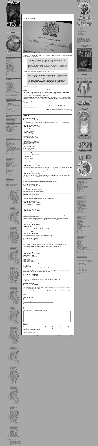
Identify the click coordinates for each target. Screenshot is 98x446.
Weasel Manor (9, 131)
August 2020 (13, 265)
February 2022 (13, 247)
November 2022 (13, 237)
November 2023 (13, 224)
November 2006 (13, 443)
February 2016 (13, 322)
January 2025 (13, 210)
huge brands (80, 40)
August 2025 (13, 202)
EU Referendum (9, 86)
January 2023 (13, 235)
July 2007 (12, 431)
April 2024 (12, 219)
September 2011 (13, 378)
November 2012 (13, 363)
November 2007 (13, 427)
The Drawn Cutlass (81, 206)
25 (80, 271)
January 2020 (13, 273)
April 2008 (12, 421)
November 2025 (13, 199)
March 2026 (12, 195)
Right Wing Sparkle (81, 239)
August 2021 (13, 253)
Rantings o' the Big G (82, 235)
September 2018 (13, 290)
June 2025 (12, 204)
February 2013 (13, 360)
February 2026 (13, 196)
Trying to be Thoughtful (11, 165)
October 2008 (13, 415)
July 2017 (12, 304)
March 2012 (12, 372)
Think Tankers (80, 250)
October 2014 (13, 339)
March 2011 (12, 384)
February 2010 (13, 398)
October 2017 (13, 301)
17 (79, 270)
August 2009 (13, 404)
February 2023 (13, 234)
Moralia (78, 223)
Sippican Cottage (10, 162)
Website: (25, 306)
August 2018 (13, 291)
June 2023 (12, 230)
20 (83, 270)
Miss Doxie (8, 155)
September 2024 (13, 214)
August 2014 (13, 341)
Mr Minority (79, 225)
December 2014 (13, 337)
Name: (25, 297)
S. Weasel (79, 241)
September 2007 (13, 429)
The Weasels (9, 130)
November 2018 (13, 288)
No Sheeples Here (10, 157)
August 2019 (13, 278)
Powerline (8, 72)
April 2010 (12, 396)
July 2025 (12, 203)
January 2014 (13, 349)
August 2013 (13, 354)
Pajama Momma (81, 230)
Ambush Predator (10, 135)
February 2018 (13, 297)
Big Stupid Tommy (10, 141)
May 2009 (12, 408)
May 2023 (12, 231)
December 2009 (13, 400)
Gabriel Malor (80, 211)
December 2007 (13, 425)
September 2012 (13, 365)
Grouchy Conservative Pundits (13, 149)
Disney (80, 36)
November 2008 (13, 414)
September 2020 (13, 264)
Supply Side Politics (82, 248)
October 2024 (13, 213)
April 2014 (12, 345)
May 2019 (12, 281)
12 (82, 269)
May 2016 (12, 319)
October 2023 (13, 225)
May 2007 (12, 433)
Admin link (8, 55)
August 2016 (13, 316)
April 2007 (12, 434)
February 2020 (13, 272)
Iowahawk (8, 64)
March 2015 (12, 334)
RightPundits (9, 73)
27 (83, 271)
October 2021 (13, 251)
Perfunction (79, 231)
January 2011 (13, 387)
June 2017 (12, 305)
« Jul (90, 274)
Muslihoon (79, 227)
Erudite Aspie (9, 146)
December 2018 (13, 287)
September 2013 (13, 353)
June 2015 (12, 331)
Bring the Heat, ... (81, 194)
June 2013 (12, 356)
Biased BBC (9, 83)
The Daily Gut (9, 62)
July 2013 (12, 355)
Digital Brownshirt (81, 204)
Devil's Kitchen (9, 85)
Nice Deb (79, 229)
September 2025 (13, 201)
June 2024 (12, 217)
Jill (7, 151)
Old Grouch (9, 159)
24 (79, 271)
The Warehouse (9, 181)
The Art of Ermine (10, 127)
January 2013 (13, 361)
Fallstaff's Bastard (81, 209)
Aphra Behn (9, 82)
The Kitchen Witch (10, 153)
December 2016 (13, 312)
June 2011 (12, 381)
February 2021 (13, 259)
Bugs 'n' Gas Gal (10, 143)
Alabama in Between (82, 187)
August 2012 (13, 367)
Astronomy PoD (9, 170)
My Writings (9, 109)
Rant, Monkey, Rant (81, 234)
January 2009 (13, 412)
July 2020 (12, 267)
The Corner (8, 61)
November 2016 (13, 313)
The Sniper (79, 245)
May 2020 (12, 269)
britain (62, 109)
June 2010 (12, 394)
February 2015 (13, 335)
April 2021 (12, 257)
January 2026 (13, 197)
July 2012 (12, 368)
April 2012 (12, 371)
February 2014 (13, 348)
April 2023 (12, 232)
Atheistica (79, 184)
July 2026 (12, 191)
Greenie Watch (9, 90)
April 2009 (12, 409)
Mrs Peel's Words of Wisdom (83, 226)
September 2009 (13, 403)
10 (79, 269)
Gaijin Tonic (9, 96)
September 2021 (13, 252)
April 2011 (12, 383)
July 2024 (12, 216)
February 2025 (13, 209)
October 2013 (13, 352)
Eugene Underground (82, 208)
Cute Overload (9, 173)
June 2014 (12, 343)
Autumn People (80, 185)
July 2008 (12, 418)
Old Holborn (9, 89)
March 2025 (12, 208)
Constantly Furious (10, 84)
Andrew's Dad (80, 188)
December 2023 (13, 223)
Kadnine (79, 217)
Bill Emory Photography (11, 117)
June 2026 (12, 192)
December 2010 (13, 388)
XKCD (7, 182)
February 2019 (13, 284)
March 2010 (12, 397)
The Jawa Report (10, 65)
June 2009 (12, 407)
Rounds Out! (80, 240)
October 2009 (13, 402)
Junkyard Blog (9, 66)
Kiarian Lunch (9, 152)
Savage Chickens (10, 179)
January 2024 (13, 222)
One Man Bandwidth (11, 97)
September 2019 (13, 277)
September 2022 (13, 239)
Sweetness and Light (11, 75)
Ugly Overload (9, 180)
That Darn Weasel (10, 128)
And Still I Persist (81, 183)
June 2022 (12, 242)
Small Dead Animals (11, 91)
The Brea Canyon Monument (83, 193)
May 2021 (12, 256)
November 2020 (13, 262)
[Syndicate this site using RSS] (88, 159)
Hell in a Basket (10, 150)
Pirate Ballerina (9, 70)
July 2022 (12, 241)
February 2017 (13, 310)
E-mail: (25, 301)
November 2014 (13, 338)
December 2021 (13, 249)
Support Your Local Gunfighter (84, 249)
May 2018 (12, 294)
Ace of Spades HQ (81, 181)
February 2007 (13, 436)
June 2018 (12, 293)
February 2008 (13, 423)
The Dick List (9, 145)
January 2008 (13, 424)
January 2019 (13, 285)
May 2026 (12, 193)
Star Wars (80, 33)
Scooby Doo (81, 34)
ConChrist (79, 197)
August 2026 (13, 190)
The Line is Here (10, 68)
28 (85, 271)
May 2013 (12, 357)
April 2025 (12, 206)
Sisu (7, 74)
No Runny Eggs (9, 69)
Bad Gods (8, 171)
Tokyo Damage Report (11, 99)
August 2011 (13, 379)
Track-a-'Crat (9, 164)
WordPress (60, 335)
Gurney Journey (10, 121)
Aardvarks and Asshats (82, 182)
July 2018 (12, 292)
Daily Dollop (80, 199)
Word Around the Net (82, 257)
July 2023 (12, 229)
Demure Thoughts (81, 201)
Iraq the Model (9, 103)
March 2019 (12, 283)
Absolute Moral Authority (83, 186)
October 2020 (13, 263)
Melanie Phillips (10, 87)
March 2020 (12, 271)
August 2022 (13, 240)
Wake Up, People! (10, 166)
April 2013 (12, 358)
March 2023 (12, 233)
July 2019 (12, 279)
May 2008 (12, 420)
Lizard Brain (80, 220)
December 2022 (13, 236)
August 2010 (13, 392)
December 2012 (13, 362)
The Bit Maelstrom (81, 191)
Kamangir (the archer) (11, 104)
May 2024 (12, 218)
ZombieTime (9, 76)
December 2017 (13, 299)
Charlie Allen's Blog (10, 119)
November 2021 (13, 250)
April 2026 (12, 194)
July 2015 (12, 330)
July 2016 (12, 317)
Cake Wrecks (9, 172)
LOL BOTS (8, 175)
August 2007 (13, 430)
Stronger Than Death (82, 247)
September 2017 (13, 302)
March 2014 (12, 347)
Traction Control (80, 253)
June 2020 (12, 268)
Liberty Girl (8, 154)
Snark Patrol (9, 163)
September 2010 (13, 391)
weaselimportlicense (55, 97)
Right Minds (79, 238)
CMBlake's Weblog (10, 144)
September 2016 (13, 315)
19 (82, 270)
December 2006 (16, 442)
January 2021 (13, 260)
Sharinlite (79, 242)
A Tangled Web (9, 81)
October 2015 (13, 327)
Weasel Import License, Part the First (38, 98)
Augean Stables (10, 137)
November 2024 (13, 212)
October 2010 (13, 390)
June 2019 (12, 280)
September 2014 (13, 340)
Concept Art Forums (11, 120)
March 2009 (12, 410)
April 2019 (12, 282)
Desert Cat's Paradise (82, 202)
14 (85, 269)
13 (83, 269)
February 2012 (13, 373)
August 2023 (13, 228)
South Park (81, 28)
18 (80, 270)
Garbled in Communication (12, 148)
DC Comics (81, 30)
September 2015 (13, 328)
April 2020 (12, 270)
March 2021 (12, 258)
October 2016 (13, 314)
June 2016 (12, 318)
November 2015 (13, 325)
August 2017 (13, 303)
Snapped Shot (80, 244)
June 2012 (12, 369)
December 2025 (13, 198)
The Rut (8, 177)
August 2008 (13, 417)
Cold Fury (8, 60)
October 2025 (13, 200)
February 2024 (13, 221)
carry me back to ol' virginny (31, 332)
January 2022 (13, 248)
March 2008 (12, 422)
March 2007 (12, 435)
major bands (88, 40)
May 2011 (12, 382)
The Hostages (80, 214)
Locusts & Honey (81, 222)
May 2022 (12, 243)
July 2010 (12, 393)
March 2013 (12, 359)
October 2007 (13, 428)
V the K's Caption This (82, 255)
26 (82, 271)
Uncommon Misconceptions (83, 254)
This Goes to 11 (80, 252)
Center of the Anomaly (82, 195)
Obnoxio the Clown (10, 88)
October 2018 (13, 289)
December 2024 (13, 211)
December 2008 (13, 413)
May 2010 (12, 395)
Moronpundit (80, 224)
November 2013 (13, 351)
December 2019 (13, 274)
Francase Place (80, 210)
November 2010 (13, 389)
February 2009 (13, 411)
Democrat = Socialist (82, 200)
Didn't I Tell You (80, 203)
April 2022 (12, 244)
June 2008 (12, 419)
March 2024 (12, 220)
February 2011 (13, 385)
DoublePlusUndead (81, 205)
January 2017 (13, 311)
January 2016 (13, 323)
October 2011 (13, 377)
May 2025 (12, 205)
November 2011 (13, 376)
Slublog (79, 243)
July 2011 (12, 380)
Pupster (79, 233)
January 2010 (13, 399)
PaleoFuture (9, 176)
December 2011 (13, 375)
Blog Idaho (8, 142)
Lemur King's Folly (81, 218)
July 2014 (12, 342)
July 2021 (12, 254)
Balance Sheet (80, 189)
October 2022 (13, 238)
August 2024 (13, 215)
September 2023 (13, 226)
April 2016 (12, 320)
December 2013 (13, 350)
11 (80, 269)
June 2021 (12, 255)
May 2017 (12, 307)
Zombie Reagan (13, 28)
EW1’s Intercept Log (11, 147)
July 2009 (12, 405)
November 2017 (13, 300)
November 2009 (13, 401)
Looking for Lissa (10, 156)
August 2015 (13, 329)
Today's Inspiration (10, 122)
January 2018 (13, 298)
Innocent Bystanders (82, 215)
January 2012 (13, 374)
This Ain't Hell (80, 251)
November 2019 (13, 275)
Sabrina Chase (34, 184)
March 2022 (12, 245)
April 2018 (12, 295)
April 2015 (12, 333)
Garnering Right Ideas (82, 212)
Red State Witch (80, 237)
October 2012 (13, 364)
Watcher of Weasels (11, 129)
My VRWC (79, 228)
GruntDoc (79, 213)
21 (85, 270)
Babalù (7, 113)
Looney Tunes (82, 31)
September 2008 (13, 416)
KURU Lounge (80, 221)
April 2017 (12, 308)
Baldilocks (79, 190)
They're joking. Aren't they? (12, 92)
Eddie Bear (79, 207)
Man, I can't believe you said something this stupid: (35, 310)
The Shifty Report (10, 161)
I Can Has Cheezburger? (12, 174)
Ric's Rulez (8, 160)
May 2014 (12, 344)
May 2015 (12, 332)
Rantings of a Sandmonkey (12, 105)
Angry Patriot (9, 136)
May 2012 (12, 370)
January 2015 (13, 336)
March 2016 (12, 321)
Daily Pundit (9, 63)
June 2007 (12, 432)
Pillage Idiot (80, 232)
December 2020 (13, 261)
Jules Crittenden (10, 67)
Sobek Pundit (80, 246)
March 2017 (12, 309)
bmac (78, 192)
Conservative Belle (81, 198)
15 (69, 110)
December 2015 (13, 324)
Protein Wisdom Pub (11, 71)
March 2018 (12, 296)
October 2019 (13, 276)
